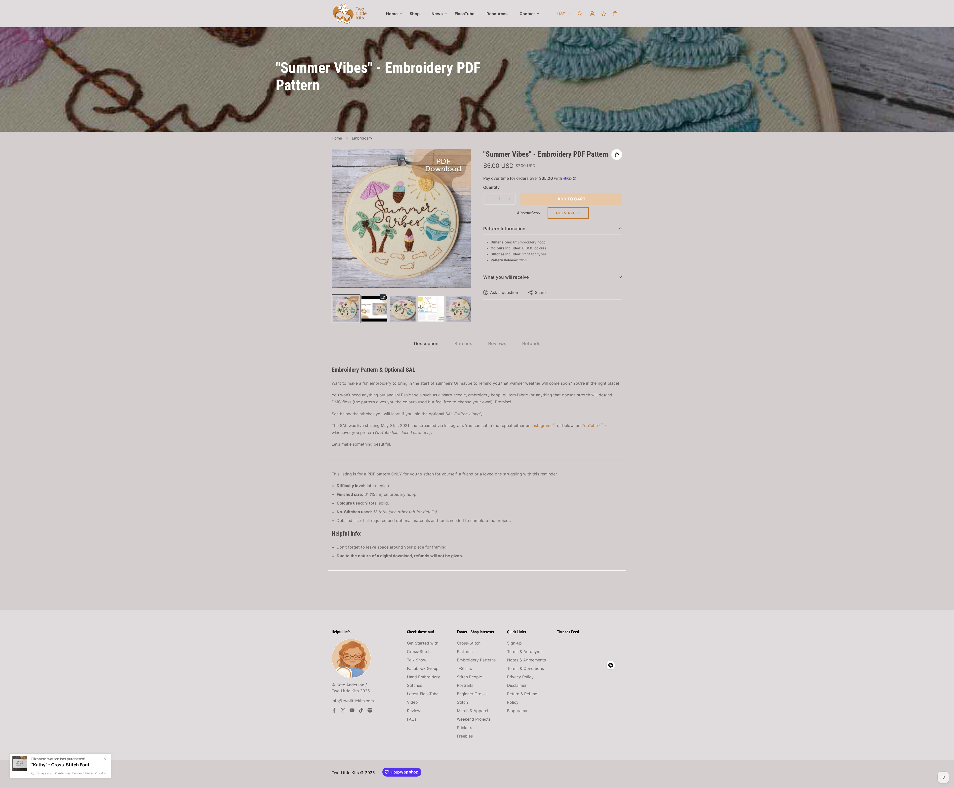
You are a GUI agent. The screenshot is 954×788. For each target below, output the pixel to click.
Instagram (541, 425)
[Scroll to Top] (944, 761)
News (437, 13)
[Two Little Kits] (350, 13)
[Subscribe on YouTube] (352, 710)
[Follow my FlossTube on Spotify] (369, 710)
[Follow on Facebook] (334, 710)
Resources (497, 13)
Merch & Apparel (472, 710)
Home (392, 13)
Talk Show (416, 659)
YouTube (590, 425)
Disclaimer (517, 685)
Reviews (414, 710)
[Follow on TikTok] (361, 710)
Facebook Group (422, 668)
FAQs (411, 719)
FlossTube (465, 13)
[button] (615, 13)
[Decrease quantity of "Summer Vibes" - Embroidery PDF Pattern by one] (488, 198)
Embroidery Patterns (476, 659)
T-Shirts (464, 668)
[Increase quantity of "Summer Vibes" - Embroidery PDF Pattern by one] (509, 198)
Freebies (465, 736)
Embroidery (362, 138)
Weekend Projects (474, 719)
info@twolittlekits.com (353, 700)
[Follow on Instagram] (343, 710)
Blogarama (517, 710)
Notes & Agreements (526, 659)
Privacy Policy (520, 676)
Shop (415, 13)
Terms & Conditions (525, 668)
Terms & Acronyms (524, 651)
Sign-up (514, 643)
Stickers (464, 727)
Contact (527, 13)
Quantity (491, 187)
